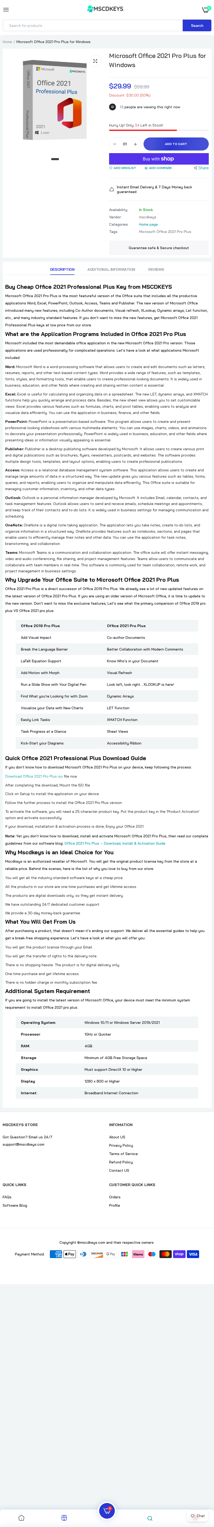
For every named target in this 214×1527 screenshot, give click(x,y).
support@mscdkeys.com (23, 1144)
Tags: (113, 231)
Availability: (118, 209)
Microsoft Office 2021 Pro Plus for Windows (157, 60)
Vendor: (115, 217)
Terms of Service (123, 1153)
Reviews (156, 269)
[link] (21, 1518)
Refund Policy (121, 1162)
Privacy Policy (121, 1145)
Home (7, 41)
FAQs (7, 1197)
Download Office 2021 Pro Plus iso (34, 776)
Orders (115, 1197)
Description (62, 269)
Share (203, 167)
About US (117, 1137)
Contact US (119, 1170)
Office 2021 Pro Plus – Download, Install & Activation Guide (114, 843)
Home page (148, 224)
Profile (114, 1205)
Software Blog (15, 1205)
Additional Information (111, 269)
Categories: (119, 224)
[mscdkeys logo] (106, 9)
